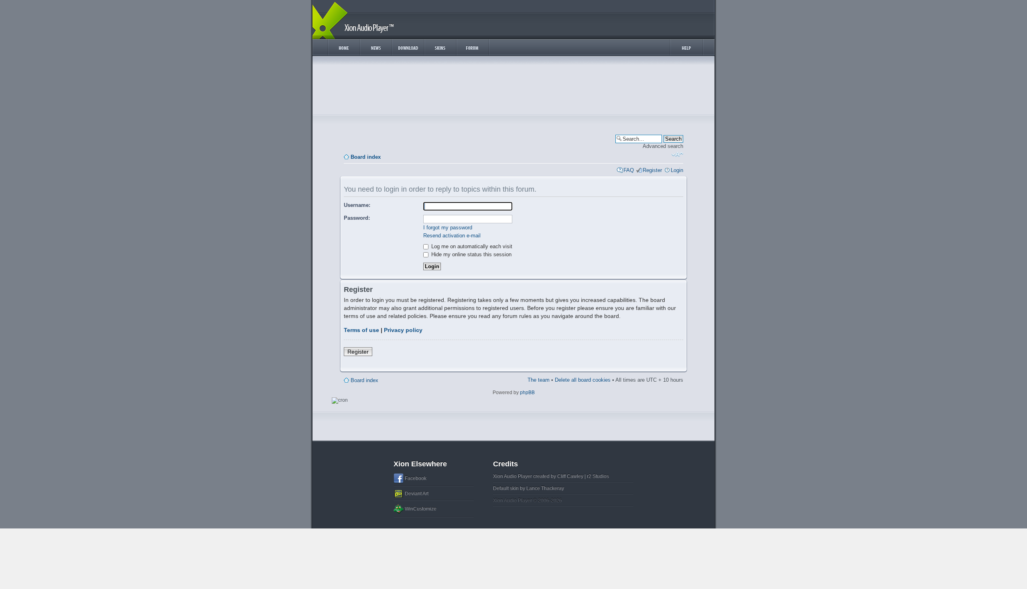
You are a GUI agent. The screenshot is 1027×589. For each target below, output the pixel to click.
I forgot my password (447, 228)
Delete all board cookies (583, 380)
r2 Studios (598, 476)
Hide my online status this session (470, 254)
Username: (357, 205)
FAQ (628, 170)
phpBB (527, 392)
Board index (366, 157)
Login (677, 170)
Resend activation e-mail (452, 236)
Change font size (677, 154)
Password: (357, 218)
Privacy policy (403, 330)
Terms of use (361, 330)
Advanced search (663, 146)
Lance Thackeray (545, 488)
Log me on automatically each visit (471, 246)
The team (539, 380)
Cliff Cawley (570, 476)
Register (652, 170)
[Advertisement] (513, 87)
